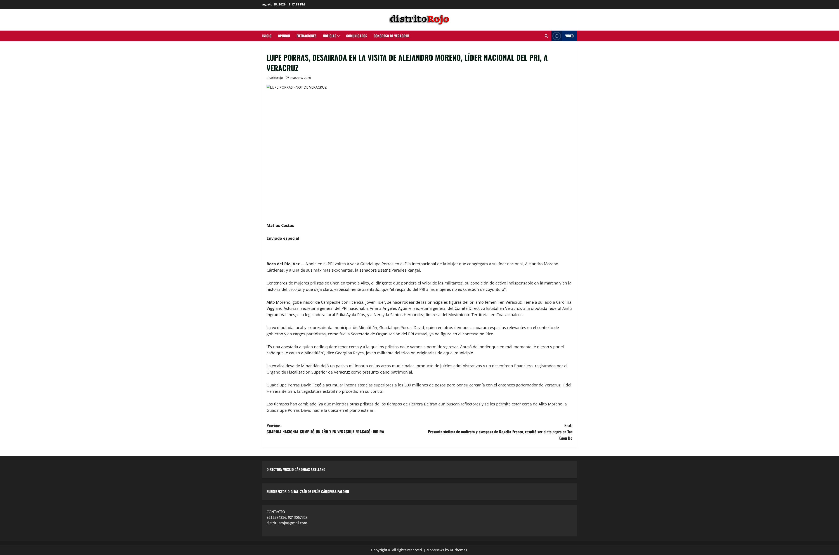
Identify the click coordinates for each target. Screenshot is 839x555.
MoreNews (435, 550)
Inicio (266, 35)
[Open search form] (546, 36)
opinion (284, 35)
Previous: (325, 428)
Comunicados (356, 35)
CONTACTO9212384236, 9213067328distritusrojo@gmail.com (287, 517)
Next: (500, 431)
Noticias (329, 35)
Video (569, 35)
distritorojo (275, 78)
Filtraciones (306, 35)
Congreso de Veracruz (391, 35)
